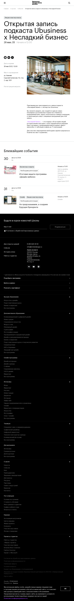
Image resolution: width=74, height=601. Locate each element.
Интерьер (7, 398)
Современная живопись (12, 369)
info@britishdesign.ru (34, 247)
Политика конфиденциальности (14, 561)
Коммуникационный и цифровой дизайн (17, 317)
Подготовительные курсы (12, 303)
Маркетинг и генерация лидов (14, 408)
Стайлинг (7, 366)
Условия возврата (10, 566)
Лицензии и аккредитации (12, 475)
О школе (13, 8)
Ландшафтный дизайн (11, 350)
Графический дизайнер (12, 430)
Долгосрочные (9, 454)
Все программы (9, 308)
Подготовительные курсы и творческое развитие (21, 342)
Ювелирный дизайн (10, 327)
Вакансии (7, 488)
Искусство (7, 411)
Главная (6, 8)
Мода (6, 385)
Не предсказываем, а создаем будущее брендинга (33, 206)
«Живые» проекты (10, 542)
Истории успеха (9, 252)
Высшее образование (11, 297)
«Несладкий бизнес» (34, 121)
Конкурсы (7, 526)
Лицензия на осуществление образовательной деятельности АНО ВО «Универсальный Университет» (33, 572)
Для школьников (9, 445)
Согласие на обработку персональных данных (20, 558)
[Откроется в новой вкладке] (29, 267)
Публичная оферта (10, 564)
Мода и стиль (8, 324)
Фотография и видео (11, 332)
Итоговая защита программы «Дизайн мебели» (33, 175)
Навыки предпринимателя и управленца (17, 403)
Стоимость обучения (11, 502)
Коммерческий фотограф (12, 437)
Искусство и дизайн (11, 300)
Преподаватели (9, 473)
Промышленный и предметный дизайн (17, 334)
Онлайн (22, 197)
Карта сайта (8, 576)
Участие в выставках (11, 528)
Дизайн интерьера (10, 361)
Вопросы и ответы (10, 509)
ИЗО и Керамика (9, 347)
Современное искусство (12, 322)
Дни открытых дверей (11, 244)
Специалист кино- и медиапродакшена (17, 427)
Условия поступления (11, 499)
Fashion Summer (10, 550)
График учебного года (11, 507)
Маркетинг (7, 374)
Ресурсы (7, 480)
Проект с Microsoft (10, 553)
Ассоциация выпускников (12, 518)
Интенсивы (7, 382)
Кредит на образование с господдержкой (18, 569)
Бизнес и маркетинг (10, 305)
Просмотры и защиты (27, 167)
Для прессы (8, 478)
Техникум (7, 423)
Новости (7, 465)
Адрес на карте (32, 250)
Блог (5, 470)
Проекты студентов (11, 536)
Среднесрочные (9, 345)
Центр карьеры (9, 521)
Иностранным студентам (12, 504)
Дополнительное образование (14, 313)
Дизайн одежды (9, 364)
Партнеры (7, 483)
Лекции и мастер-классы (13, 17)
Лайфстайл (7, 400)
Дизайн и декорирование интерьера (16, 337)
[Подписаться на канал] (5, 57)
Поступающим (9, 496)
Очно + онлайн (9, 416)
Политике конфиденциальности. (16, 598)
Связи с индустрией (11, 485)
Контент (7, 390)
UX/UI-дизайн (8, 371)
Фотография (8, 413)
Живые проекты (9, 523)
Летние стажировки (10, 531)
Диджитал (7, 395)
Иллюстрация (8, 319)
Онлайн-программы (10, 358)
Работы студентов (10, 256)
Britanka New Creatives (12, 547)
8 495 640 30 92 (32, 244)
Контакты (7, 490)
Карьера (7, 515)
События (20, 8)
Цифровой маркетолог (12, 432)
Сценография (8, 329)
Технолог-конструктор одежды (15, 435)
